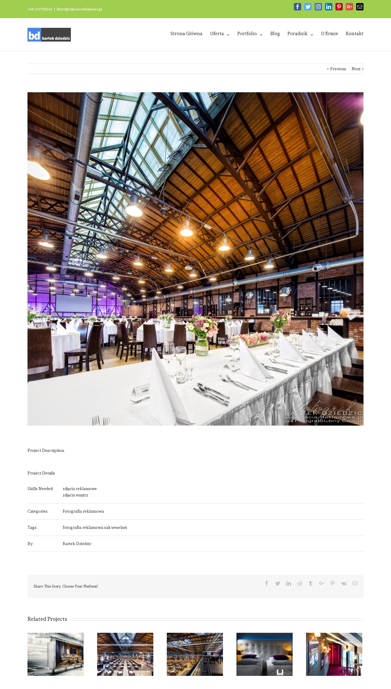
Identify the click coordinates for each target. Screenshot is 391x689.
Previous (338, 69)
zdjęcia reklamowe (80, 488)
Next (356, 69)
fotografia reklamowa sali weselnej (95, 527)
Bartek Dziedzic (77, 543)
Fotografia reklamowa (83, 511)
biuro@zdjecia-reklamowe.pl (79, 9)
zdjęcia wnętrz (75, 495)
